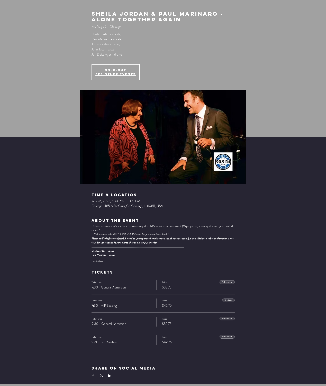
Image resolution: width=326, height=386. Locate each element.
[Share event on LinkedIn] (109, 375)
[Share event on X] (101, 375)
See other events (115, 74)
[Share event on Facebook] (93, 375)
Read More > (98, 261)
